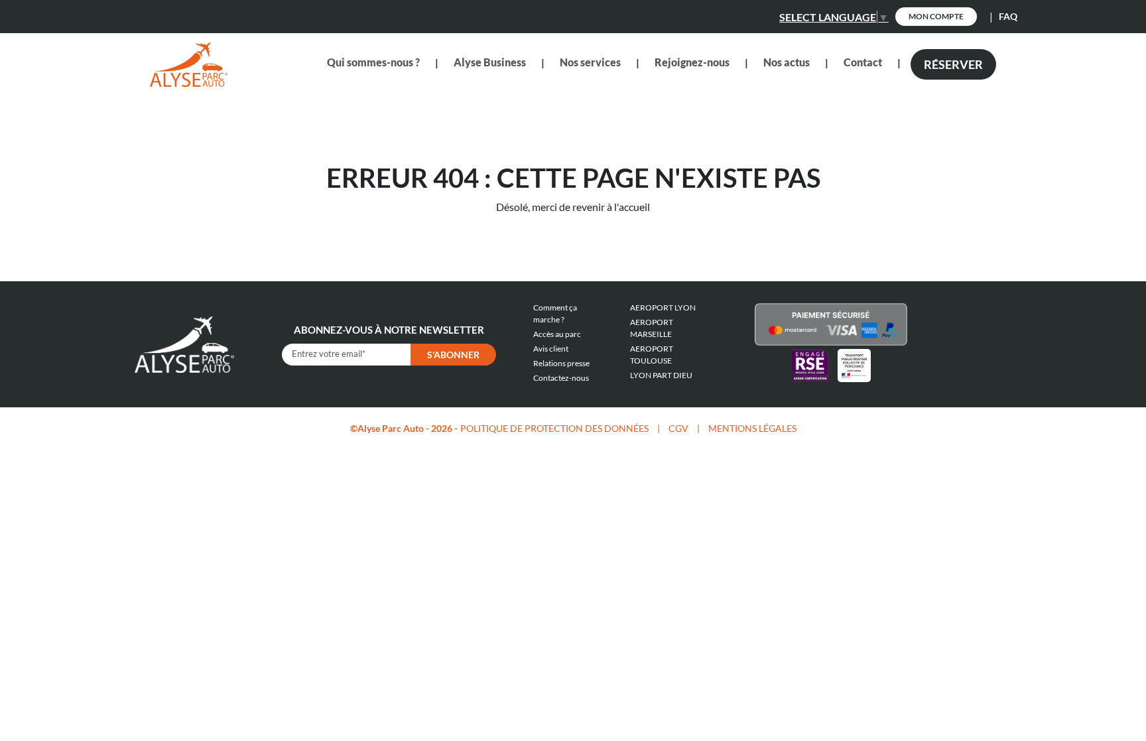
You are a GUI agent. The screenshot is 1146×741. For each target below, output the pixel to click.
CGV (678, 428)
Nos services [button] (590, 62)
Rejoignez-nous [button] (692, 62)
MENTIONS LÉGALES (752, 428)
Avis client (550, 349)
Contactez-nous (561, 378)
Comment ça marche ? (555, 313)
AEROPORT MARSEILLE (651, 328)
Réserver (953, 64)
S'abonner (453, 354)
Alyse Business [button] (490, 62)
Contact (863, 62)
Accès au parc (557, 334)
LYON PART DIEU (661, 375)
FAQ (1008, 16)
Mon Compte (936, 16)
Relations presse (561, 363)
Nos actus (786, 62)
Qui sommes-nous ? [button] (373, 62)
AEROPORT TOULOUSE (651, 355)
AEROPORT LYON (663, 307)
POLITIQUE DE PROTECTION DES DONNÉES (554, 428)
